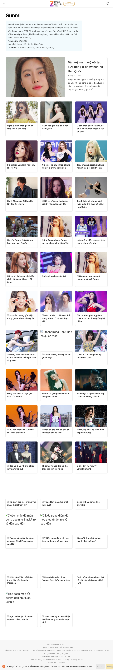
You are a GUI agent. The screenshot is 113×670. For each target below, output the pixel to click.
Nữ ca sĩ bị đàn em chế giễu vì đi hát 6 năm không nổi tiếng (20, 279)
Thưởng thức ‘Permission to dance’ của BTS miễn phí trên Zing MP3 (21, 357)
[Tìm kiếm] (108, 4)
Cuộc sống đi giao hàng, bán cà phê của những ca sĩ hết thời (91, 580)
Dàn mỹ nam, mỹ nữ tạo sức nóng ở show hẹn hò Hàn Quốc (85, 67)
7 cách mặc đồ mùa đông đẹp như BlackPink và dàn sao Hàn (20, 541)
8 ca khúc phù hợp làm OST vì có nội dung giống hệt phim (91, 318)
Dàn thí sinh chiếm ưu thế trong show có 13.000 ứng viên (56, 318)
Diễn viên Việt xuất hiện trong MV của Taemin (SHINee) (20, 580)
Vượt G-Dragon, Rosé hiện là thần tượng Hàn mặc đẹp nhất (56, 619)
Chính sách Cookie (76, 666)
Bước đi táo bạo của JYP (54, 276)
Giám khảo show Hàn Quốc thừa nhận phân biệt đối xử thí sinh (90, 129)
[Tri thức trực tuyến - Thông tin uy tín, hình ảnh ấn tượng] (62, 4)
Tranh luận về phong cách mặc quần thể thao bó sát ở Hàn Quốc (90, 204)
